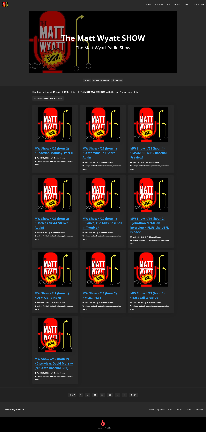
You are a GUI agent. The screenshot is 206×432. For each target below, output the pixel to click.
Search (188, 4)
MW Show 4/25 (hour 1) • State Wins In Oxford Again (100, 152)
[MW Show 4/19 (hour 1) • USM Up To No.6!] (55, 269)
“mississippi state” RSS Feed (49, 98)
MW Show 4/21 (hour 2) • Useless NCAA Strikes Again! (52, 222)
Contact (177, 4)
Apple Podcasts (102, 80)
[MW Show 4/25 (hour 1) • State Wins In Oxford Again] (103, 124)
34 (95, 395)
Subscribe (199, 4)
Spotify (118, 80)
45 (125, 395)
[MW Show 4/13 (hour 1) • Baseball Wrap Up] (151, 269)
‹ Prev (72, 395)
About (148, 4)
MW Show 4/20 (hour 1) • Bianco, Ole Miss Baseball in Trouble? (102, 222)
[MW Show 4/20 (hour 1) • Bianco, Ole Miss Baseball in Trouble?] (103, 195)
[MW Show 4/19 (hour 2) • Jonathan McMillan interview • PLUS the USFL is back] (151, 195)
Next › (134, 395)
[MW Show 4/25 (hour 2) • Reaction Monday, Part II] (55, 124)
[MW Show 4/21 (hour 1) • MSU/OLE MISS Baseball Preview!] (151, 124)
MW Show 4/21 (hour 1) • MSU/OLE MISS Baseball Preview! (148, 152)
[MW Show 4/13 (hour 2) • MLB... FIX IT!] (103, 269)
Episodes (159, 4)
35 (102, 395)
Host (168, 4)
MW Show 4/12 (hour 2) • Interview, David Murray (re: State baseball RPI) (54, 363)
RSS (88, 80)
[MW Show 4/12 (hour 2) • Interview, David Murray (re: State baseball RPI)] (55, 335)
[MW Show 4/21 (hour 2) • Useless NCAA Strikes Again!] (55, 195)
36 (110, 395)
